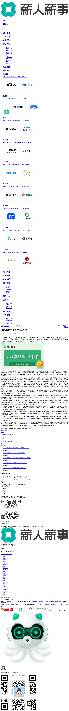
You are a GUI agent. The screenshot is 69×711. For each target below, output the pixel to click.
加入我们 (5, 591)
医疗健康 (5, 580)
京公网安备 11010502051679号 (44, 601)
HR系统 (4, 406)
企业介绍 (5, 589)
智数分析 (5, 568)
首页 (2, 326)
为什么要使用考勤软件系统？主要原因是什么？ (16, 448)
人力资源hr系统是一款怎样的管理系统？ (14, 453)
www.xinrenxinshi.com (6, 430)
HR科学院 (6, 326)
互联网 (4, 575)
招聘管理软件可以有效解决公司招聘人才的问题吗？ (17, 458)
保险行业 (5, 583)
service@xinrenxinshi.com (6, 554)
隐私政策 (3, 604)
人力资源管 (29, 418)
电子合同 (5, 569)
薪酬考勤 (5, 558)
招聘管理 (5, 559)
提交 (2, 481)
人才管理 (5, 571)
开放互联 (5, 566)
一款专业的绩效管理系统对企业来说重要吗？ (14, 468)
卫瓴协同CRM (63, 604)
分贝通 (52, 604)
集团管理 (5, 564)
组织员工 (5, 556)
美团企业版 (57, 604)
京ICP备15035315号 (31, 601)
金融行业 (5, 587)
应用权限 (13, 604)
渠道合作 (5, 592)
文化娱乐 (5, 585)
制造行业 (5, 574)
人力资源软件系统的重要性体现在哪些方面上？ (15, 463)
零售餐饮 (5, 578)
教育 (4, 577)
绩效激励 (5, 561)
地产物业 (5, 582)
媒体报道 (5, 594)
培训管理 (5, 563)
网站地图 (8, 604)
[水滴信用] (23, 610)
